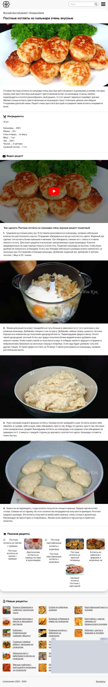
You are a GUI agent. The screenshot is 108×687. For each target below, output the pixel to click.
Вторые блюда (37, 13)
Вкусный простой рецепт (15, 13)
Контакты (100, 682)
